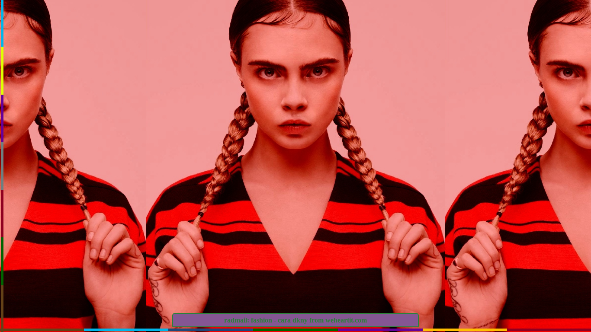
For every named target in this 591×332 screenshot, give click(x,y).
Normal (558, 99)
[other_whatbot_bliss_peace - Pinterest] (453, 229)
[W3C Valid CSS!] (549, 215)
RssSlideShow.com (502, 52)
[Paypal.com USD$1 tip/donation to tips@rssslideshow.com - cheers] (501, 215)
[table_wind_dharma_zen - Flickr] (549, 229)
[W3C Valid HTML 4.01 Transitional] (453, 215)
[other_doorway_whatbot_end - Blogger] (453, 244)
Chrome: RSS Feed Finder (498, 64)
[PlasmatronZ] (524, 92)
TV (489, 99)
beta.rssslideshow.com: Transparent (522, 74)
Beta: (437, 74)
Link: (437, 109)
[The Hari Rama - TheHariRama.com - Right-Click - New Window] (501, 244)
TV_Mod (558, 92)
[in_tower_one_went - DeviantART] (501, 229)
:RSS (450, 63)
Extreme (524, 99)
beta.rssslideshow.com (522, 84)
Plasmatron (489, 92)
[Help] (457, 157)
